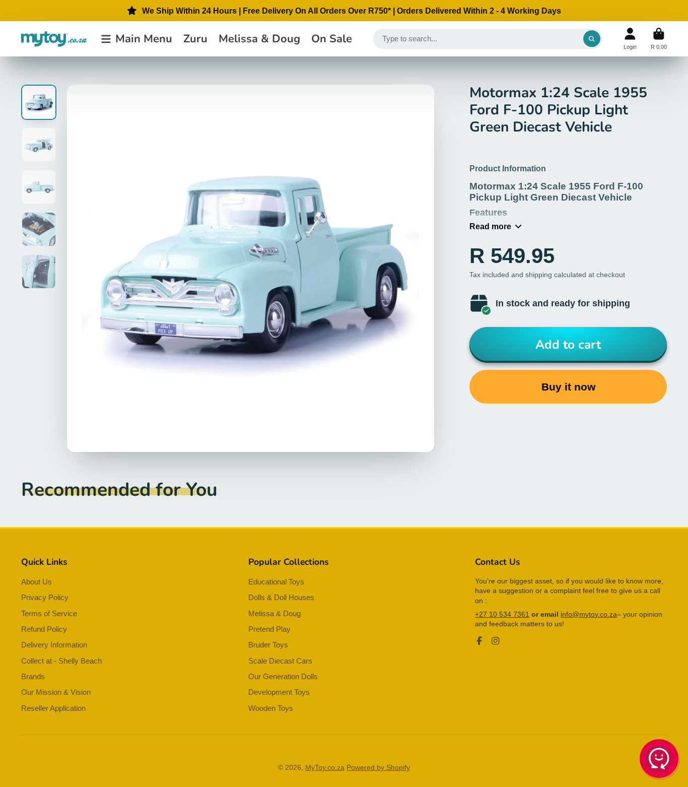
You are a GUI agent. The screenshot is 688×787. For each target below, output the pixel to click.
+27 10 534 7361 (502, 614)
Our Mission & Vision (56, 692)
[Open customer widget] (660, 760)
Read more (490, 226)
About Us (36, 581)
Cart (659, 38)
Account (630, 38)
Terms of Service (49, 613)
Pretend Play (269, 629)
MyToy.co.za (325, 767)
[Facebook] (479, 640)
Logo (54, 39)
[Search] (591, 38)
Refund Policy (44, 629)
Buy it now (568, 386)
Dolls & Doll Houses (281, 597)
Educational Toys (276, 581)
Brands (33, 676)
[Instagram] (495, 640)
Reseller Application (53, 708)
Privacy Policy (44, 597)
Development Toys (279, 692)
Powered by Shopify (378, 767)
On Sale (331, 38)
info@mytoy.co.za (589, 614)
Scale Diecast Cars (280, 661)
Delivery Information (54, 644)
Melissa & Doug (259, 38)
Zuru (195, 38)
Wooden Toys (270, 708)
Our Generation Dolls (283, 676)
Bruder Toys (268, 644)
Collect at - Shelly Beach (61, 661)
